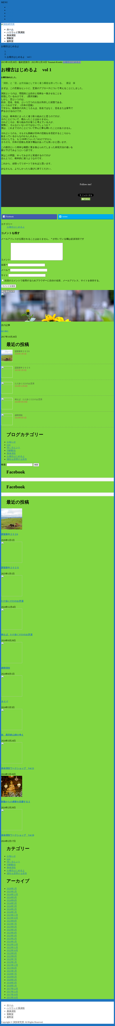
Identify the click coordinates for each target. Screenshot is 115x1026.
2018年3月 (12, 983)
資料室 (10, 19)
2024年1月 (12, 912)
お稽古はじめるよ (72, 62)
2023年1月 (12, 941)
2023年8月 (12, 921)
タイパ (4, 701)
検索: (3, 464)
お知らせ (11, 442)
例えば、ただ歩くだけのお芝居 (28, 399)
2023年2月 (12, 938)
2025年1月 (12, 891)
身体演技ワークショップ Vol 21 (17, 768)
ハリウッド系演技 (16, 10)
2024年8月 (12, 900)
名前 (4, 265)
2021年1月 (12, 971)
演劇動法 (11, 450)
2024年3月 (12, 906)
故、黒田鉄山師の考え (12, 735)
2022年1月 (12, 962)
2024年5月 (12, 903)
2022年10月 (12, 950)
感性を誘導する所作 (17, 459)
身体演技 (11, 13)
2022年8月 (12, 956)
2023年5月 (12, 930)
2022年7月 (12, 959)
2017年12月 (12, 988)
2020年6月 (12, 977)
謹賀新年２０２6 (22, 351)
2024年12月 (12, 894)
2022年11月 (12, 947)
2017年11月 (12, 991)
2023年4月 (12, 933)
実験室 (10, 16)
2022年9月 (12, 953)
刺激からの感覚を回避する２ (15, 801)
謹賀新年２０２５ (22, 368)
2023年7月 (12, 924)
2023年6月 (12, 927)
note (9, 445)
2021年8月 (12, 968)
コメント (5, 259)
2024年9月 (12, 897)
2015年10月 (12, 997)
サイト (4, 275)
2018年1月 (12, 986)
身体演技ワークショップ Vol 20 (17, 835)
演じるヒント (13, 447)
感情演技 (19, 415)
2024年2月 (12, 909)
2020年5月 (12, 980)
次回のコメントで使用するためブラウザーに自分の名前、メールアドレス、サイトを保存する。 (52, 280)
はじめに (4, 331)
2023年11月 (12, 915)
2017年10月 (12, 994)
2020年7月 (12, 974)
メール (5, 270)
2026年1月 (12, 888)
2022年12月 (12, 944)
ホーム (10, 7)
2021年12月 (12, 965)
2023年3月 (12, 935)
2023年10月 (12, 918)
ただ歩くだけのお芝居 (24, 384)
